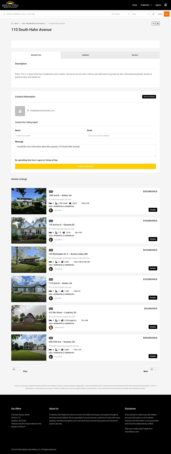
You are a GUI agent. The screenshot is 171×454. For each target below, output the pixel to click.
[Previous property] (16, 371)
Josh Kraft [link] (57, 210)
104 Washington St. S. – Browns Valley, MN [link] (68, 254)
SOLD (50, 191)
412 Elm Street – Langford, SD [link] (62, 312)
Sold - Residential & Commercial (33, 23)
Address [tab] (85, 55)
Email (89, 130)
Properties (145, 5)
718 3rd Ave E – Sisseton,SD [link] (61, 225)
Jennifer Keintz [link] (59, 327)
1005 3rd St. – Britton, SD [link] (60, 195)
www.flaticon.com (132, 432)
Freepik (145, 429)
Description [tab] (36, 55)
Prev (25, 371)
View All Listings (149, 97)
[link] (28, 201)
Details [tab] (135, 55)
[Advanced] (153, 14)
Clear (160, 14)
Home (134, 5)
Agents (158, 5)
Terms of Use (52, 160)
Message (19, 141)
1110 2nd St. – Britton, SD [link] (60, 283)
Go (166, 14)
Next (146, 371)
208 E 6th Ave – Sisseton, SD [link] (62, 342)
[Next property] (154, 371)
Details (153, 210)
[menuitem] (165, 5)
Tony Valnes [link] (58, 240)
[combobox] (121, 14)
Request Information (85, 166)
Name (17, 130)
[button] (153, 23)
